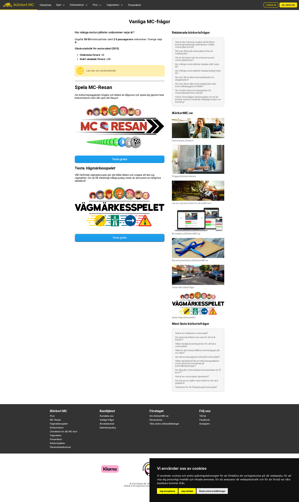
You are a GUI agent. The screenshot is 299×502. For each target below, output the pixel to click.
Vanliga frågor (107, 419)
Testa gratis (119, 159)
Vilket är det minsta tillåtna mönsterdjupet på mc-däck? (197, 351)
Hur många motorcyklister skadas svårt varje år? (197, 65)
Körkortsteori (57, 427)
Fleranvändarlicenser (60, 447)
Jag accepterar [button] (167, 491)
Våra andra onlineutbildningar (164, 423)
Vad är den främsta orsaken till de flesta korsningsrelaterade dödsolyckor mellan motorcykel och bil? (194, 44)
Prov (52, 416)
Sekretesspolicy (108, 427)
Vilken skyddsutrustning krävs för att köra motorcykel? (195, 345)
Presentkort (134, 5)
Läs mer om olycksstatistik (101, 70)
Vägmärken (56, 435)
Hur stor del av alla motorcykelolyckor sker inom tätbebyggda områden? (195, 85)
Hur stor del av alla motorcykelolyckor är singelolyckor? (194, 78)
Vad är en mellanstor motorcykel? (191, 333)
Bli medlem (288, 5)
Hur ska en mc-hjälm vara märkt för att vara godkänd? (196, 381)
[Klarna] (110, 471)
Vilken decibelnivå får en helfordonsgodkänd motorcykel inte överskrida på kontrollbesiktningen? (197, 363)
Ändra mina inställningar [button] (212, 491)
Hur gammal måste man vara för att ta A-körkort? (195, 338)
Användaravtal (107, 423)
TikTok (202, 416)
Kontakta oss (107, 416)
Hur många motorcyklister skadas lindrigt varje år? (198, 72)
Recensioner (156, 419)
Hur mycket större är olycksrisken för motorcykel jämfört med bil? (193, 91)
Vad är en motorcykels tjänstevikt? (192, 376)
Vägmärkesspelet (59, 423)
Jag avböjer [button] (187, 491)
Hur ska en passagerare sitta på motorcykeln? (197, 357)
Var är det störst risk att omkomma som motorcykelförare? (194, 58)
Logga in (271, 5)
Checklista (45, 5)
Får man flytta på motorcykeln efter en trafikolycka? (194, 52)
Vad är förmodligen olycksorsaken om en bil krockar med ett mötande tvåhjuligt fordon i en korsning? (198, 99)
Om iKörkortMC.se (159, 416)
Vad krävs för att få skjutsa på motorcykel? (196, 387)
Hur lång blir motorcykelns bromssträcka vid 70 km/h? (198, 371)
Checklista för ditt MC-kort (63, 431)
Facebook (204, 419)
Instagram (204, 423)
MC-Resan (55, 419)
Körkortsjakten (57, 443)
